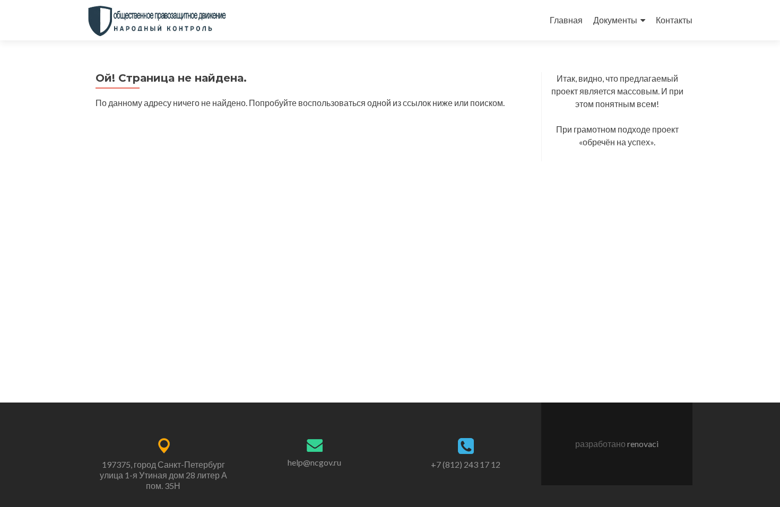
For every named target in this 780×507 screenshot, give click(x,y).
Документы (615, 20)
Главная (566, 20)
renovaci (642, 444)
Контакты (674, 20)
